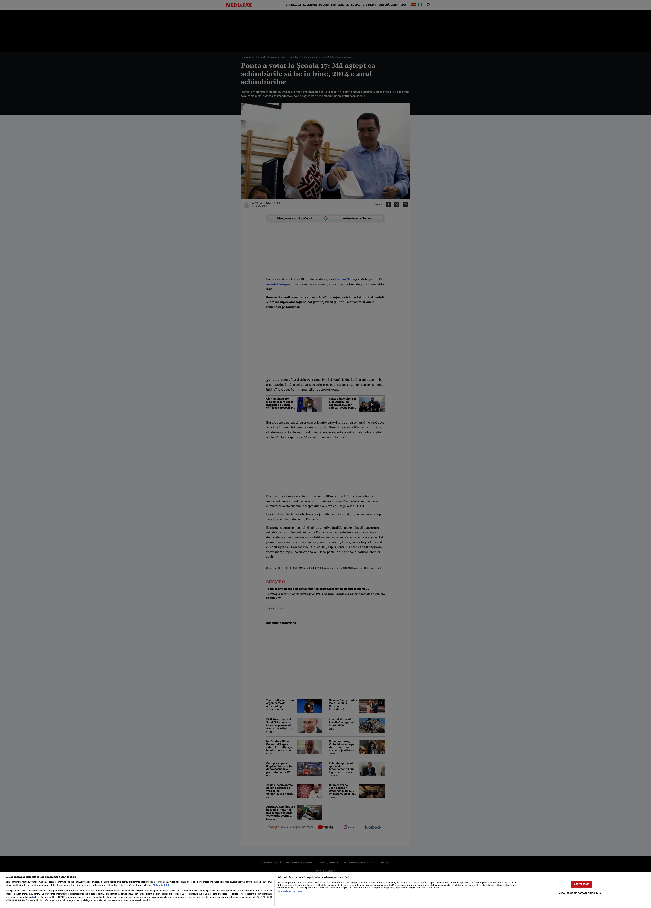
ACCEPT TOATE (581, 884)
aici (32, 897)
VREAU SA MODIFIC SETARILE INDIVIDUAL (580, 893)
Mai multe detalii (161, 885)
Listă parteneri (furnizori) (290, 891)
